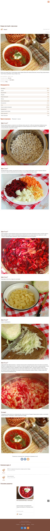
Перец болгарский (4, 96)
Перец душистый (4, 113)
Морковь (2, 94)
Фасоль (2, 98)
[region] (25, 13)
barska (4, 480)
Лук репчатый (3, 92)
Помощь (32, 524)
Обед (6, 81)
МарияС (3, 472)
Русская (9, 78)
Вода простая (3, 103)
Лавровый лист (3, 109)
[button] (22, 459)
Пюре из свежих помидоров (6, 107)
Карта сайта (23, 524)
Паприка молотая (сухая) (5, 111)
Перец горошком (4, 115)
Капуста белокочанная (5, 100)
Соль (2, 105)
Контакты (28, 524)
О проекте (18, 524)
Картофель (12, 79)
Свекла (2, 90)
